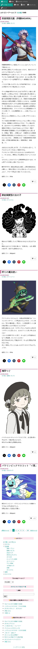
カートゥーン (11, 277)
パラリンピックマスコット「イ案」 (19, 465)
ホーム (5, 1)
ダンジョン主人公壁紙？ (11, 635)
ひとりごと (32, 5)
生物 (8, 568)
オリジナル (10, 200)
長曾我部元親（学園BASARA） (17, 18)
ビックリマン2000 (12, 559)
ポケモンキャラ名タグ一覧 (18, 587)
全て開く (5, 542)
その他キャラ (10, 565)
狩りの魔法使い (9, 271)
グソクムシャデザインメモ (12, 628)
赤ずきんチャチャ (12, 555)
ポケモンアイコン (9, 623)
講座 (17, 5)
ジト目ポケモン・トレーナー (12, 626)
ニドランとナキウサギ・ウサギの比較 (15, 606)
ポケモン (7, 544)
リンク (5, 8)
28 (28, 530)
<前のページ (5, 530)
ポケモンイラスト (22, 1)
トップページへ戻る (19, 647)
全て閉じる (12, 542)
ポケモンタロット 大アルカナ (13, 608)
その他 (19, 12)
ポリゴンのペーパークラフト (12, 639)
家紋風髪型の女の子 (11, 194)
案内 (12, 1)
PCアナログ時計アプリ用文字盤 (13, 637)
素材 (23, 5)
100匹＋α (7, 613)
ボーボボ (9, 557)
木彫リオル (7, 611)
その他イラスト (7, 5)
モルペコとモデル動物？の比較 (13, 604)
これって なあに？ (10, 633)
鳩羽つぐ (6, 370)
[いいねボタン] (32, 181)
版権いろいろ (11, 23)
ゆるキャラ (10, 470)
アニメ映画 (10, 563)
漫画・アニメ (10, 548)
